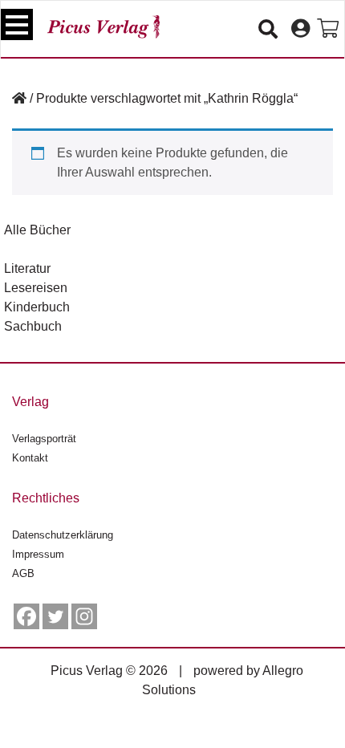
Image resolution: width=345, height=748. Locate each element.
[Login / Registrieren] (300, 29)
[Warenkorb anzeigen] (327, 29)
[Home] (19, 98)
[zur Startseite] (103, 27)
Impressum (38, 554)
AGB (23, 573)
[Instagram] (84, 616)
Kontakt (30, 458)
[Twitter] (55, 616)
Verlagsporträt (44, 439)
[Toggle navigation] (17, 24)
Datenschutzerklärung (62, 535)
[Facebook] (26, 616)
